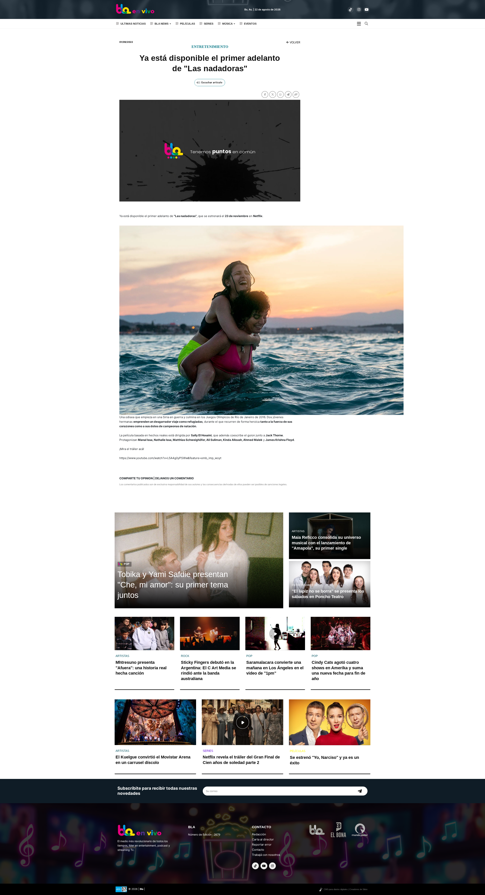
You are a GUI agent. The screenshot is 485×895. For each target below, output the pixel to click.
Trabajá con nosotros (266, 855)
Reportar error (261, 844)
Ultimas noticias (133, 23)
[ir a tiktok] (350, 10)
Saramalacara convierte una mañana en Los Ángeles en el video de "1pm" (275, 668)
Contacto (258, 849)
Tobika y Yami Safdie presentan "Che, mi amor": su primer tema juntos (172, 584)
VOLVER (294, 42)
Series (208, 23)
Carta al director (263, 839)
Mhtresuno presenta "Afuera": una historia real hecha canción (141, 668)
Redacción (259, 834)
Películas (187, 23)
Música (227, 23)
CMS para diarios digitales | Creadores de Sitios (346, 889)
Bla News (162, 23)
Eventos (250, 23)
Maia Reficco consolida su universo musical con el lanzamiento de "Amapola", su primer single (326, 543)
